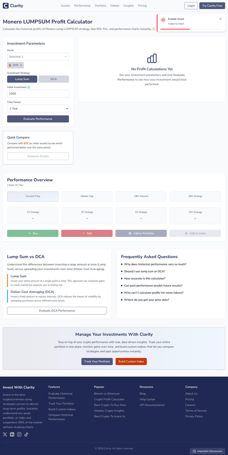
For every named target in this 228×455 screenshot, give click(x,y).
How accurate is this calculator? (144, 278)
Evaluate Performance (38, 119)
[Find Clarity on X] (5, 434)
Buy (35, 233)
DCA (54, 79)
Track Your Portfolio (97, 361)
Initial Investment (16, 87)
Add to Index (198, 233)
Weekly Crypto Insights (109, 411)
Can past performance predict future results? (153, 286)
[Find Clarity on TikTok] (26, 434)
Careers (190, 405)
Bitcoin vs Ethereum (107, 394)
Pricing (142, 6)
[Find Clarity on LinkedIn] (12, 434)
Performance (82, 6)
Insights (129, 6)
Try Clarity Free (212, 6)
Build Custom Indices (62, 409)
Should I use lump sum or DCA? (144, 271)
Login (191, 6)
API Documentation (152, 405)
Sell (89, 233)
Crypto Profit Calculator (109, 399)
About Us (191, 394)
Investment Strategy (18, 73)
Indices (114, 6)
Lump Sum (22, 79)
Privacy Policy (194, 416)
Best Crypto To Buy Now (110, 405)
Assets (65, 6)
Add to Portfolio (143, 233)
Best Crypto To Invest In (109, 416)
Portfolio (100, 6)
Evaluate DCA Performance (57, 311)
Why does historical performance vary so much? (155, 264)
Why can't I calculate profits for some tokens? (153, 293)
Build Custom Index (131, 361)
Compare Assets (38, 156)
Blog (143, 394)
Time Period (13, 102)
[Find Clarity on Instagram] (19, 434)
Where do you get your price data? (146, 300)
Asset (10, 50)
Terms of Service (196, 411)
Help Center (147, 399)
